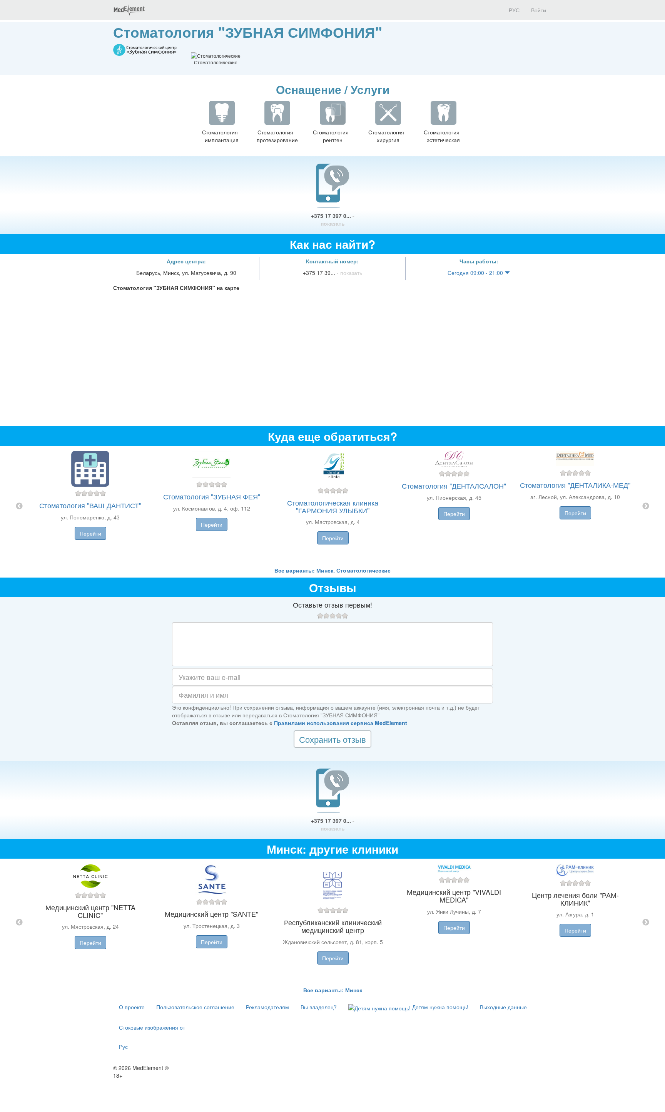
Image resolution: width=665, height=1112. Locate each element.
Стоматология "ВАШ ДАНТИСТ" (90, 505)
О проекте (132, 1007)
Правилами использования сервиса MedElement (340, 723)
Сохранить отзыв (332, 739)
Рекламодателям (267, 1007)
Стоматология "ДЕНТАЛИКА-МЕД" (575, 485)
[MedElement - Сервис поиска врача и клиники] (128, 10)
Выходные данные (503, 1007)
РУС (513, 10)
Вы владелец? (319, 1007)
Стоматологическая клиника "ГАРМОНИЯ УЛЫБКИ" (332, 506)
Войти (538, 10)
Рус (123, 1046)
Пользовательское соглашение (195, 1007)
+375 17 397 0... (332, 219)
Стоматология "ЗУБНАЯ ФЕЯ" (211, 496)
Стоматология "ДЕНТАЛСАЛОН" (454, 486)
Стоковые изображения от (152, 1027)
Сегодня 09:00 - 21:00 (476, 272)
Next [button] (646, 506)
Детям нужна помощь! (439, 1007)
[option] (332, 506)
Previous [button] (19, 506)
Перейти (90, 533)
